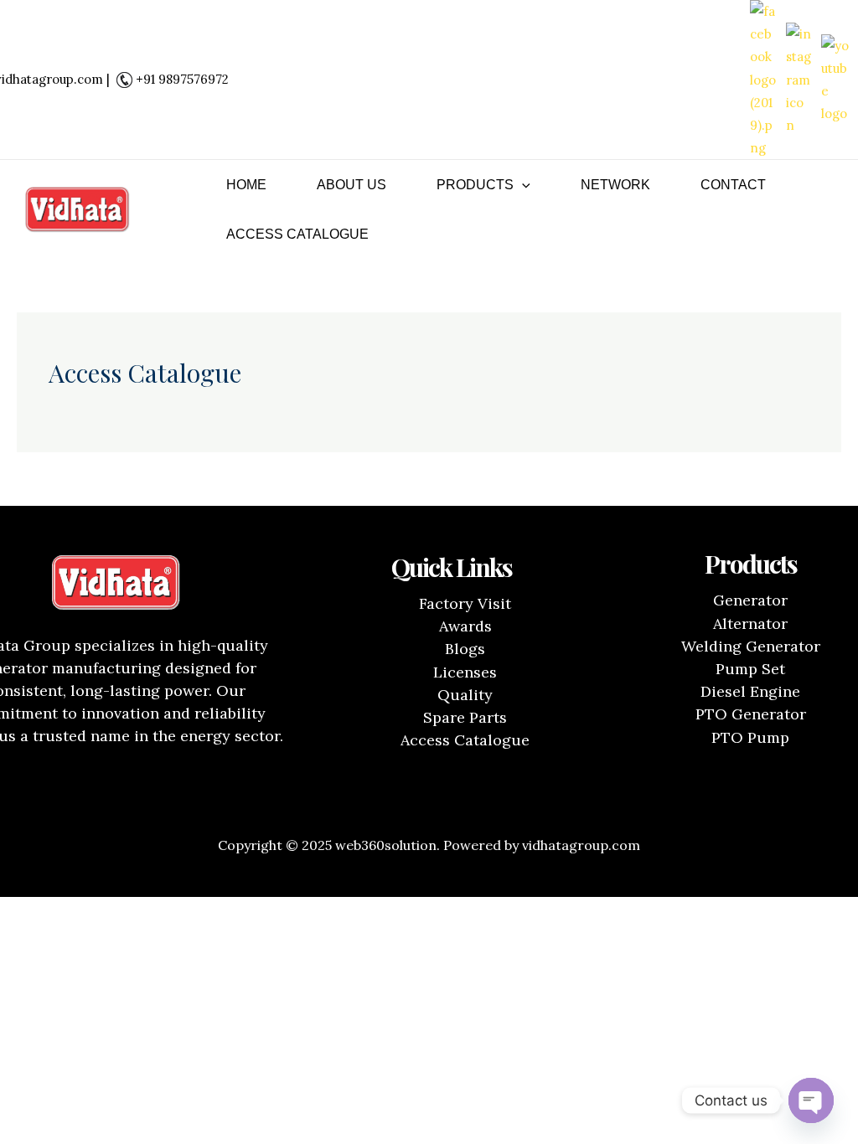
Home (246, 185)
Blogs (465, 648)
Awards (465, 626)
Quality (465, 694)
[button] (522, 184)
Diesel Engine (750, 691)
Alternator (750, 623)
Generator (750, 600)
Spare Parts (465, 717)
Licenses (465, 672)
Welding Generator (750, 646)
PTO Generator (750, 714)
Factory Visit (465, 603)
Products (475, 185)
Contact (733, 185)
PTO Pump (750, 737)
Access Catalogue (297, 234)
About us (351, 185)
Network (615, 185)
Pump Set (750, 668)
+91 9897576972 (182, 79)
